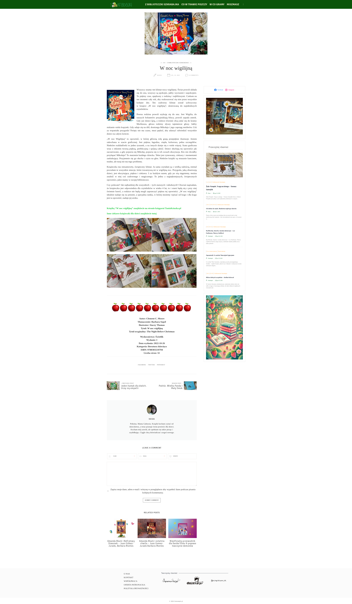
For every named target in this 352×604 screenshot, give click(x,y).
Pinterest (161, 365)
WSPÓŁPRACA (130, 581)
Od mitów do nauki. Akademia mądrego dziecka (221, 209)
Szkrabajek (210, 236)
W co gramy (217, 4)
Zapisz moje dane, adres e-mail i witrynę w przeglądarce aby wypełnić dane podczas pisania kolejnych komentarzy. (152, 491)
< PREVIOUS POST (127, 383)
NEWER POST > (177, 383)
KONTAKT (128, 577)
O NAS (127, 574)
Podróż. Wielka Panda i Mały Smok (171, 387)
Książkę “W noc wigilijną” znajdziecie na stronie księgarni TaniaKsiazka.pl (144, 208)
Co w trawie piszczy (194, 4)
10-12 (208, 204)
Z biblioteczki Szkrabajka (162, 4)
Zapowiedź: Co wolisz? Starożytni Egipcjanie (220, 255)
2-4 (207, 182)
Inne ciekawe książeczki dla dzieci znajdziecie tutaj (132, 213)
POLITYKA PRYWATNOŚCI (136, 588)
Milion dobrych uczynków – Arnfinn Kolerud (220, 277)
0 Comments (193, 75)
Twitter (151, 365)
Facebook (142, 365)
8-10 (214, 204)
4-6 (164, 62)
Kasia (159, 75)
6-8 (211, 204)
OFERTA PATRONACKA (134, 585)
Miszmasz (233, 4)
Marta (209, 211)
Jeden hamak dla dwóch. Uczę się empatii (134, 387)
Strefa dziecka (221, 251)
